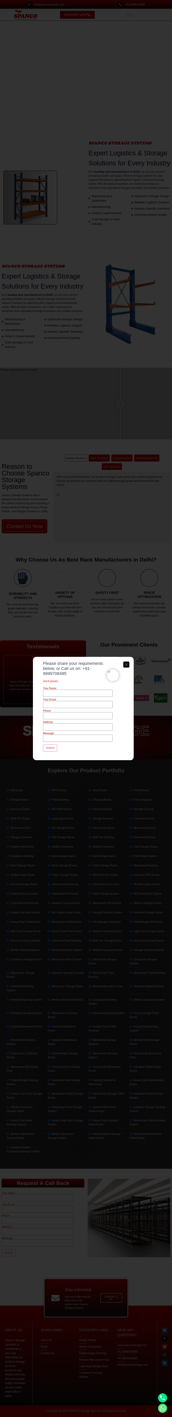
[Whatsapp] (162, 1408)
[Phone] (162, 1397)
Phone (47, 711)
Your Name (49, 688)
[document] (86, 708)
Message (48, 733)
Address (48, 722)
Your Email (49, 699)
